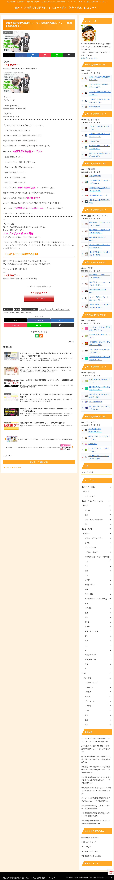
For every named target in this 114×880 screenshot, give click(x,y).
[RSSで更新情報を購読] (41, 335)
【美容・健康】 (9, 309)
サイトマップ (86, 847)
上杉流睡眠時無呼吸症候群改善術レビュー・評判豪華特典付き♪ (95, 814)
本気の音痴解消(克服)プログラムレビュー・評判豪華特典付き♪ (95, 807)
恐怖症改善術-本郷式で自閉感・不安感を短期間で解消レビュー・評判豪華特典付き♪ (96, 749)
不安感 (56, 309)
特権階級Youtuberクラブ (98, 195)
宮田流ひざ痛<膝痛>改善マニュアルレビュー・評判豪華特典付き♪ (96, 822)
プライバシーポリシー (89, 851)
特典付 (12, 312)
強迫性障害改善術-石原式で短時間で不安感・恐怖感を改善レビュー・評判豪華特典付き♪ (96, 759)
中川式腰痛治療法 (95, 402)
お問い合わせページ (88, 842)
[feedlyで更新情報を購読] (37, 335)
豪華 (23, 312)
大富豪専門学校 (94, 107)
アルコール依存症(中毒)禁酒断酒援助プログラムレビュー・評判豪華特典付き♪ (95, 799)
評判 (18, 312)
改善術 (6, 312)
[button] (69, 55)
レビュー (50, 309)
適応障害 (29, 312)
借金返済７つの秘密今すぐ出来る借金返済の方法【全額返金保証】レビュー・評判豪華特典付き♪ (95, 769)
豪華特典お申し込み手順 (90, 837)
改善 (68, 309)
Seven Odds (92, 444)
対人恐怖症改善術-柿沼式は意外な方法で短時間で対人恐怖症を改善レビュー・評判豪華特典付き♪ (96, 780)
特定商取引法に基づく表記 (91, 856)
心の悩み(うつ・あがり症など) (30, 309)
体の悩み (18, 309)
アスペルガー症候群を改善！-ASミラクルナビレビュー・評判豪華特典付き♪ (95, 740)
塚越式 (62, 309)
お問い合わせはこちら (89, 58)
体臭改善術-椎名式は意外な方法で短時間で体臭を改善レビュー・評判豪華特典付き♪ (96, 790)
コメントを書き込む (39, 462)
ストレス (43, 309)
